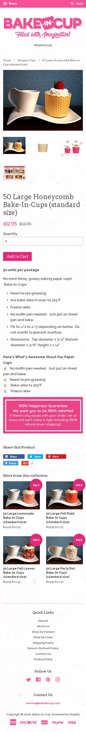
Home (7, 60)
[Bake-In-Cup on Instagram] (57, 680)
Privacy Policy (43, 659)
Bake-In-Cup (41, 714)
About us (43, 626)
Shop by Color (43, 637)
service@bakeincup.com (43, 703)
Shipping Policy (43, 642)
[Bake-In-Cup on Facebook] (38, 680)
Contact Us (43, 653)
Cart (79, 3)
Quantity (10, 234)
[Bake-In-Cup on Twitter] (28, 680)
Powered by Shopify (66, 714)
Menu (12, 3)
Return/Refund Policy (43, 648)
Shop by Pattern (43, 631)
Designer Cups (27, 60)
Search (43, 620)
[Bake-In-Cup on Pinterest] (48, 680)
